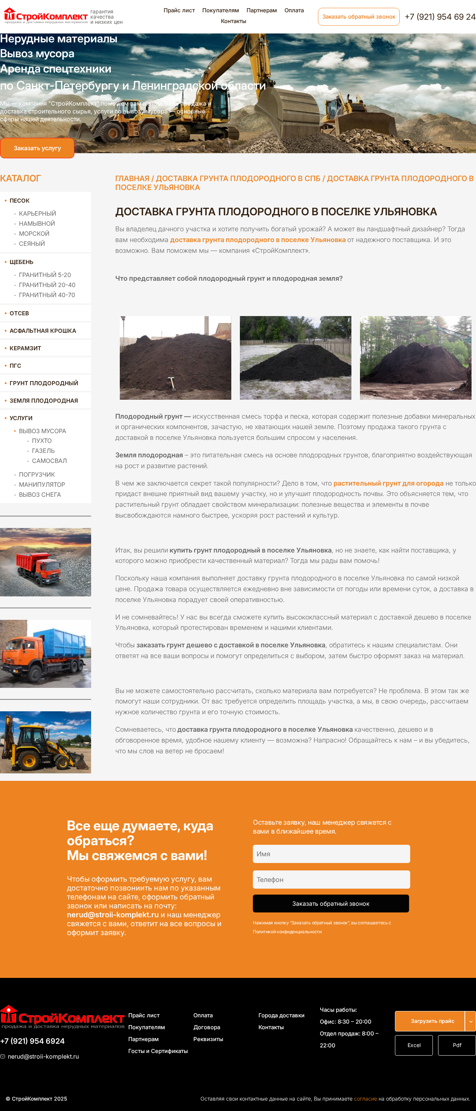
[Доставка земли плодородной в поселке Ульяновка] (176, 355)
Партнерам (262, 10)
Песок (20, 200)
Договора (206, 1027)
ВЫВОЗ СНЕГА (40, 494)
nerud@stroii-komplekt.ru (113, 914)
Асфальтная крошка (43, 330)
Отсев (19, 313)
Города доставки (281, 1015)
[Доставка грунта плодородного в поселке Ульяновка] (296, 355)
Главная (132, 178)
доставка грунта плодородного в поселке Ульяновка (258, 240)
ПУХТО (42, 440)
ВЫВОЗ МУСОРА (42, 431)
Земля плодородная (44, 400)
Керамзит (25, 348)
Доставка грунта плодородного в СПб (238, 178)
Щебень (21, 261)
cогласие (365, 1098)
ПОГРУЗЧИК (37, 474)
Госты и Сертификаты (158, 1050)
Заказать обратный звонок (358, 16)
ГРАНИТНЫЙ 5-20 (45, 274)
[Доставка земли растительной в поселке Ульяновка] (416, 355)
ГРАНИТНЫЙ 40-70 (47, 295)
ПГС (15, 365)
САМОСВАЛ (49, 460)
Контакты (233, 21)
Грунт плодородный (44, 383)
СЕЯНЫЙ (32, 243)
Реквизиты (208, 1039)
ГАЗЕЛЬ (43, 450)
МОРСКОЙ (34, 233)
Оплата (294, 10)
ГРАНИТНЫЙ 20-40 (47, 285)
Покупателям (220, 10)
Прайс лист (179, 10)
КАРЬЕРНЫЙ (37, 213)
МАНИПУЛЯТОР (42, 484)
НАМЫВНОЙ (37, 223)
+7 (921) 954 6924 (32, 1041)
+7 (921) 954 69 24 (440, 16)
